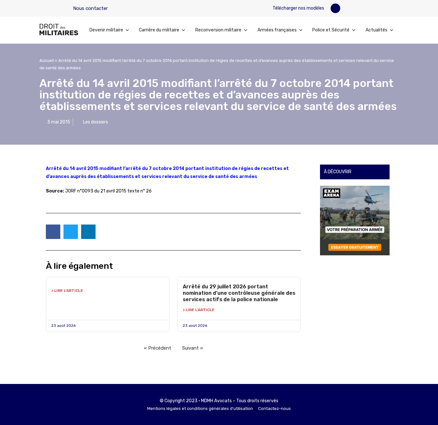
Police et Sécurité (331, 30)
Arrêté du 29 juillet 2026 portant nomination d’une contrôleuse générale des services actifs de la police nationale (239, 293)
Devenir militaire (106, 30)
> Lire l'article (67, 290)
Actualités (376, 30)
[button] (335, 8)
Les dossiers (95, 122)
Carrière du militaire (159, 30)
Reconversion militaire (218, 30)
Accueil (46, 60)
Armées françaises (277, 30)
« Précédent (157, 348)
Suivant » (192, 348)
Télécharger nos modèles (298, 8)
